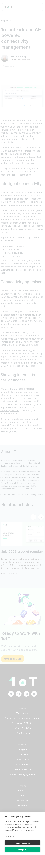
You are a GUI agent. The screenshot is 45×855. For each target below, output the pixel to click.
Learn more (9, 836)
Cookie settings (22, 843)
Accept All (22, 849)
